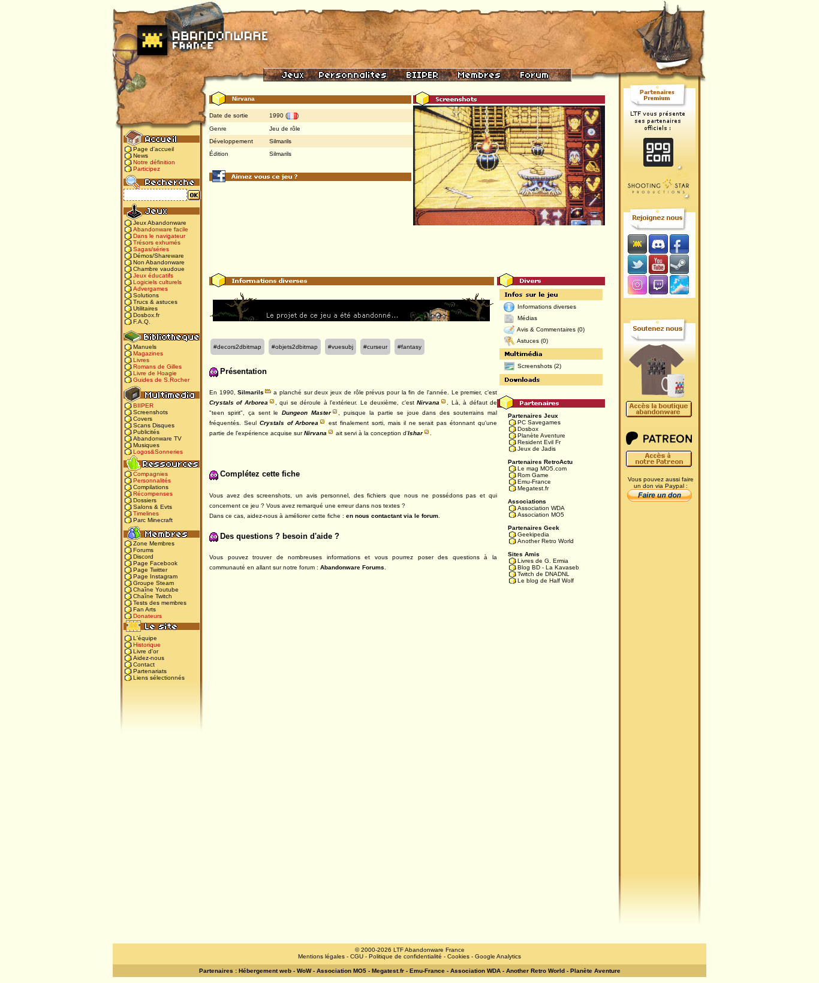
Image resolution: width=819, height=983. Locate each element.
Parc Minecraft (153, 520)
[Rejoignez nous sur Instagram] (636, 285)
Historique (147, 644)
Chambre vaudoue (159, 269)
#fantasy (409, 346)
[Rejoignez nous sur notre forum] (636, 243)
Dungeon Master (306, 412)
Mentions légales (321, 956)
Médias (527, 318)
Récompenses (153, 493)
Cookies (458, 956)
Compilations (150, 487)
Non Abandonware (159, 262)
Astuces (528, 340)
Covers (142, 418)
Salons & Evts (152, 506)
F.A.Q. (141, 321)
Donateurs (147, 616)
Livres (141, 360)
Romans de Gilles (157, 366)
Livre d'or (145, 651)
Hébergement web (265, 970)
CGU (356, 956)
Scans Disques (153, 425)
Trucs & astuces (155, 301)
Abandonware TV (157, 438)
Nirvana (428, 402)
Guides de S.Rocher (161, 379)
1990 (276, 115)
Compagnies (150, 474)
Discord (143, 556)
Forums (143, 550)
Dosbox (527, 429)
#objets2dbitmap (295, 346)
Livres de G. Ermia (542, 560)
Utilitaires (145, 308)
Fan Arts (144, 609)
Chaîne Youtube (156, 589)
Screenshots (150, 412)
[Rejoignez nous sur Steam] (683, 264)
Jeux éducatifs (153, 275)
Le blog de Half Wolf (545, 580)
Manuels (144, 346)
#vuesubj (340, 346)
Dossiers (144, 500)
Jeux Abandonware (159, 222)
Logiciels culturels (157, 282)
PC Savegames (539, 422)
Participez (146, 168)
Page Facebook (155, 563)
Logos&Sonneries (158, 451)
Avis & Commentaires (546, 329)
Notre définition (154, 162)
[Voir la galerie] (509, 170)
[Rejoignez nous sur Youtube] (658, 264)
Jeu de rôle (284, 128)
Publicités (146, 432)
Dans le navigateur (159, 236)
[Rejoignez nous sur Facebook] (683, 243)
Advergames (150, 288)
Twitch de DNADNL (543, 574)
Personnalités (152, 480)
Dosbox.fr (146, 315)
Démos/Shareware (158, 255)
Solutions (146, 295)
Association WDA (541, 508)
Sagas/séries (151, 249)
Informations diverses (546, 306)
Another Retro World (545, 541)
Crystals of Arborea (238, 402)
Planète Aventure (541, 435)
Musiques (146, 445)
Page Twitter (150, 569)
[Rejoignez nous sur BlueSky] (683, 285)
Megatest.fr (533, 488)
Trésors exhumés (156, 242)
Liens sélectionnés (159, 677)
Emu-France (534, 481)
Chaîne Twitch (152, 596)
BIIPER (143, 405)
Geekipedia (533, 534)
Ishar (415, 433)
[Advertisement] (407, 246)
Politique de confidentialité (405, 956)
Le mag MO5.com (542, 468)
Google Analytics (498, 956)
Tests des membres (159, 602)
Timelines (146, 513)
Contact (144, 664)
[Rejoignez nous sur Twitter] (636, 264)
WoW (304, 970)
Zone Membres (153, 543)
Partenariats (150, 671)
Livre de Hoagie (155, 373)
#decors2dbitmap (237, 346)
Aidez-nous (148, 658)
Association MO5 (540, 514)
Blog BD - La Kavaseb (548, 567)
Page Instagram (155, 576)
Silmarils (280, 141)
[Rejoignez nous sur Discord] (658, 243)
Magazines (148, 353)
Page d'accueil (153, 149)
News (140, 155)
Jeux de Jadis (536, 448)
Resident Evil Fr (539, 442)
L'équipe (145, 638)
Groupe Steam (153, 583)
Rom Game (533, 475)
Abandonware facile (160, 229)
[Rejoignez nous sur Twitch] (658, 285)
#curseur (375, 346)
